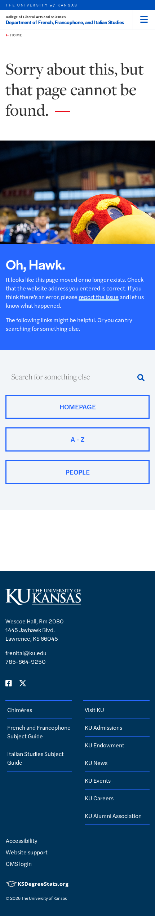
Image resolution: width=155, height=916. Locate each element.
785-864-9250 (25, 661)
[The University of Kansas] (43, 602)
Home (15, 34)
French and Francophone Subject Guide (39, 731)
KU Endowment (104, 745)
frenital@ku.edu (25, 653)
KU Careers (99, 798)
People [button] (78, 472)
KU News (96, 763)
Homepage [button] (77, 407)
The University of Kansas (44, 898)
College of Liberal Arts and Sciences (36, 16)
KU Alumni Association (113, 815)
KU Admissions (103, 727)
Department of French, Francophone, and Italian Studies (65, 22)
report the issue (99, 297)
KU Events (98, 780)
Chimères (19, 710)
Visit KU (94, 710)
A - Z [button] (78, 439)
